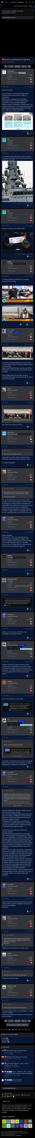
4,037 (30, 335)
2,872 (30, 958)
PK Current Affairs (9, 1053)
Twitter (4, 1038)
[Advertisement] (17, 38)
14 (27, 437)
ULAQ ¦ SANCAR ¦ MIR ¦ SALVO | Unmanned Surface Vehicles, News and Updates (19, 1072)
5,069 (30, 267)
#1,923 (31, 225)
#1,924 (31, 276)
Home (10, 1096)
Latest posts (6, 1047)
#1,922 (31, 153)
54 (27, 335)
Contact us (6, 1095)
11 (28, 144)
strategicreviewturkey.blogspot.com (23, 586)
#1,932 (31, 628)
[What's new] (26, 2)
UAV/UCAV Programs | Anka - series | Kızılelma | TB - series (17, 1064)
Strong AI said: (7, 790)
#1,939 (31, 967)
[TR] (3, 59)
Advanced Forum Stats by (15, 1133)
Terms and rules (16, 1095)
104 (27, 652)
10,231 (30, 523)
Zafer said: (6, 450)
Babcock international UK (16, 6)
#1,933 (31, 661)
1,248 (30, 584)
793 (31, 144)
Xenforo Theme (8, 1134)
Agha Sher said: (8, 488)
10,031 (30, 652)
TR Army (7, 1060)
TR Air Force (8, 1068)
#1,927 (31, 446)
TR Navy (7, 1076)
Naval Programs (15, 1080)
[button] (2, 2)
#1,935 (31, 737)
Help (5, 1096)
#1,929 (31, 532)
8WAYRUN (19, 1135)
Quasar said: (7, 406)
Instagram (5, 1042)
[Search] (29, 2)
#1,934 (31, 695)
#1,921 (31, 86)
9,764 (30, 437)
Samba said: (7, 741)
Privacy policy (26, 1095)
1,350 (30, 991)
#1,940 (31, 1000)
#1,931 (31, 595)
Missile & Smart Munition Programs (17, 1057)
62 (27, 523)
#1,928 (31, 484)
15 (27, 393)
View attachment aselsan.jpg (10, 111)
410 (31, 686)
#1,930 (31, 570)
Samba (9, 681)
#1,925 (31, 344)
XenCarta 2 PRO (4, 1135)
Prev (11, 66)
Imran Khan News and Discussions (17, 1050)
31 (27, 267)
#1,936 (31, 786)
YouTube (4, 1040)
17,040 (30, 77)
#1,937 (31, 898)
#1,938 (31, 931)
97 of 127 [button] (17, 66)
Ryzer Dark (9, 1093)
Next (23, 66)
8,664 (30, 393)
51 (27, 77)
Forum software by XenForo (13, 1131)
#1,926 (31, 402)
